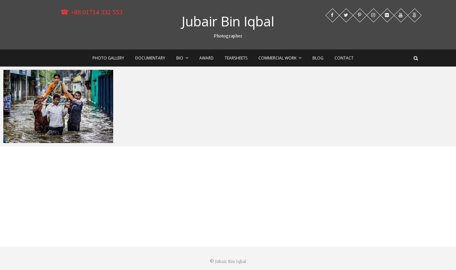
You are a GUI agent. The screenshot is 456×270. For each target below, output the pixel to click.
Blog (317, 58)
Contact (344, 58)
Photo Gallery (108, 58)
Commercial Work (277, 58)
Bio (179, 58)
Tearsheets (236, 58)
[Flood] (58, 106)
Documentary (150, 58)
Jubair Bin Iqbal (228, 21)
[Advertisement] (228, 196)
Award (206, 58)
